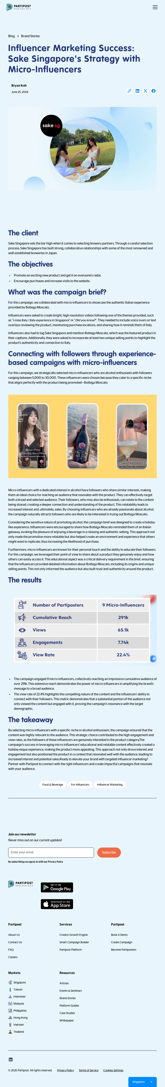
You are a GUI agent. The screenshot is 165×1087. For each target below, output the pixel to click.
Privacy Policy (65, 1070)
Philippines (20, 1010)
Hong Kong (20, 1017)
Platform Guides (69, 1005)
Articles (64, 983)
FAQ (10, 949)
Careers (13, 957)
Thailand (18, 1031)
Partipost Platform (71, 949)
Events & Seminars (71, 990)
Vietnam (18, 1024)
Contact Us (15, 942)
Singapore (19, 982)
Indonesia (19, 996)
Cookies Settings (113, 1070)
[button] (154, 7)
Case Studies (67, 1013)
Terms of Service (88, 1070)
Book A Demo (119, 934)
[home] (19, 7)
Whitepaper (67, 1020)
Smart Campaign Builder (74, 942)
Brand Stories (68, 998)
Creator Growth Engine (74, 934)
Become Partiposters (123, 949)
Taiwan (17, 989)
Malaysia (18, 1003)
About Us (14, 934)
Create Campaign (121, 942)
